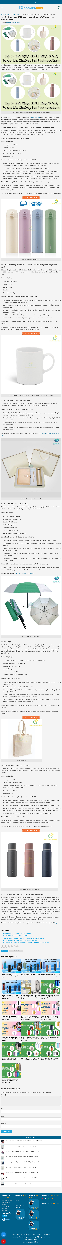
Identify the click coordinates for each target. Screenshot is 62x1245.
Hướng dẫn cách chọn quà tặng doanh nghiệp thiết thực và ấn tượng (23, 1151)
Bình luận (4, 1095)
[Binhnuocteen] (31, 7)
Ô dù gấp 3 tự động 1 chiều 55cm (24, 573)
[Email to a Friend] (11, 946)
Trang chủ (3, 14)
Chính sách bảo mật (6, 1210)
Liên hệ (17, 1200)
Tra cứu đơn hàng (6, 1206)
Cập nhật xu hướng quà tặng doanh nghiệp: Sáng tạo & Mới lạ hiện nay (24, 1183)
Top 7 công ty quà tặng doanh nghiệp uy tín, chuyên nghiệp (21, 1167)
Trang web (4, 1123)
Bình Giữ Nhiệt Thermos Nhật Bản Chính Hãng (16, 935)
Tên (2, 1108)
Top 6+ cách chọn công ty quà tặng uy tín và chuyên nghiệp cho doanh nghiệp (26, 1146)
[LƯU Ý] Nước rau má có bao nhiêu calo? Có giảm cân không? (20, 940)
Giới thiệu (18, 1203)
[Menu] (2, 8)
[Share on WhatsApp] (2, 946)
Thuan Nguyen (16, 22)
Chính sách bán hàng (7, 1200)
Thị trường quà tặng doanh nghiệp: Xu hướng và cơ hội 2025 (21, 1177)
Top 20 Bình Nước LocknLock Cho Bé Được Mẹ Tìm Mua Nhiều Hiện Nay (23, 938)
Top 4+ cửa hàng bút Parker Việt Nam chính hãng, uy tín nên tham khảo (24, 1140)
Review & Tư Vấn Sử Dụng (13, 14)
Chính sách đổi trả (6, 1208)
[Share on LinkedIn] (17, 946)
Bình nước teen (35, 117)
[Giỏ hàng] (59, 7)
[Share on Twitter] (8, 946)
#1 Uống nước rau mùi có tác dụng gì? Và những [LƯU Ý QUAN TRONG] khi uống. (26, 942)
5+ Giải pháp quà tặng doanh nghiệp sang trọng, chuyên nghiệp (22, 1172)
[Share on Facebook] (5, 946)
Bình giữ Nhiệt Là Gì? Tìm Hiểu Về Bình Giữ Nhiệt (17, 933)
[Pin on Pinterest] (14, 946)
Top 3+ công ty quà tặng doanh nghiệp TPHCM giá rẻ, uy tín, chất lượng (24, 1162)
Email (2, 1116)
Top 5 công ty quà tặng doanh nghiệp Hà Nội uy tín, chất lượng (22, 1156)
